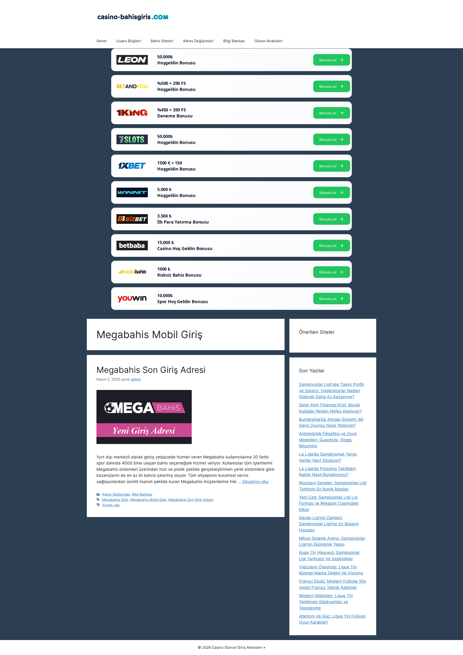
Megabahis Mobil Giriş (148, 500)
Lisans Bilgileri (128, 41)
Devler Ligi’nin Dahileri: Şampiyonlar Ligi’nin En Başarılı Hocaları (329, 523)
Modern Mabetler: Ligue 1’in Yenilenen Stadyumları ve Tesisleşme (326, 601)
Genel (101, 41)
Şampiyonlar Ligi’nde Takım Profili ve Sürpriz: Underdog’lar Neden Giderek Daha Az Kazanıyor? (331, 390)
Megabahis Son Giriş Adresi (150, 370)
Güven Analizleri (269, 41)
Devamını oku (255, 481)
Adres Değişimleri (198, 41)
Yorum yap (111, 505)
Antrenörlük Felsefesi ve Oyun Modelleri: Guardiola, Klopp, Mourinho (328, 439)
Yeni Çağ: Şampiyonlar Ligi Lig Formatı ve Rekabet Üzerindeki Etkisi (329, 503)
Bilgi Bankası (234, 41)
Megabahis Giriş (115, 500)
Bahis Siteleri (162, 41)
